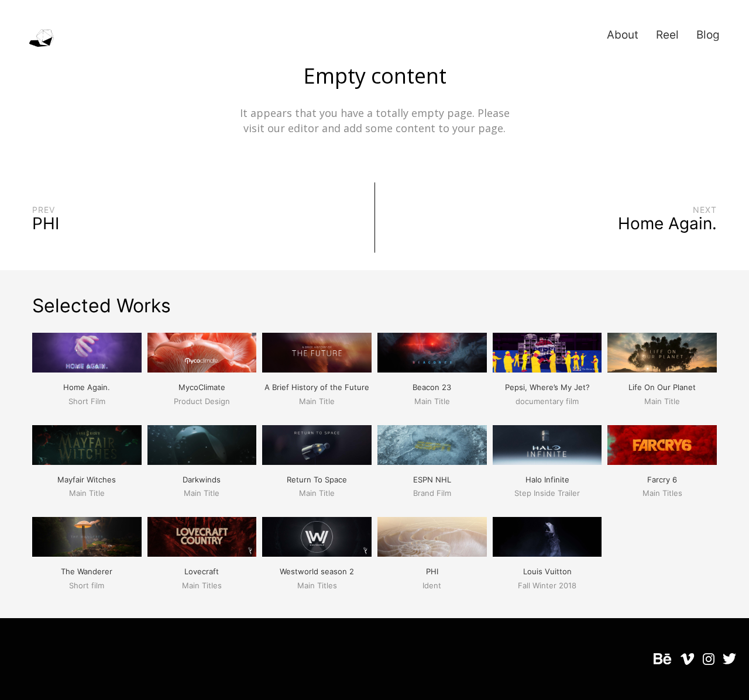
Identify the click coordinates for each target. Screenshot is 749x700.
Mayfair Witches (86, 479)
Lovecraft (201, 571)
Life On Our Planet (662, 387)
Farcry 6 (662, 479)
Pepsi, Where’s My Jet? (547, 387)
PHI (432, 571)
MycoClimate (201, 387)
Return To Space (317, 479)
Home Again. (86, 387)
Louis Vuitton (547, 571)
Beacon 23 (432, 387)
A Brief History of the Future (316, 387)
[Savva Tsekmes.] (41, 38)
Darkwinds (202, 479)
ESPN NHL (432, 479)
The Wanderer (86, 571)
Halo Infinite (547, 479)
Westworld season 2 (317, 571)
